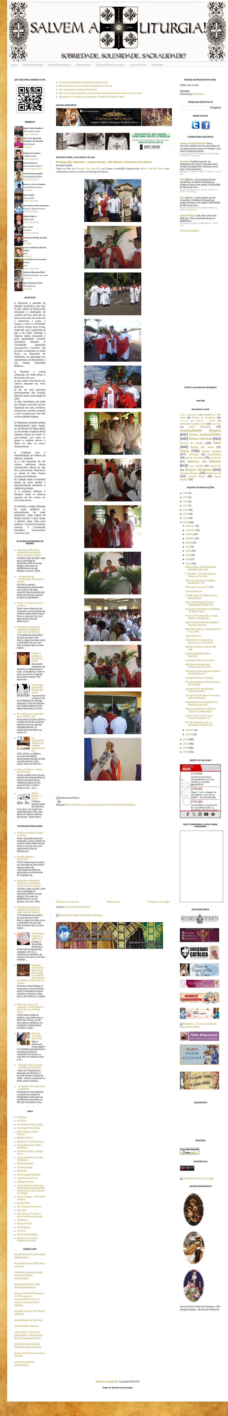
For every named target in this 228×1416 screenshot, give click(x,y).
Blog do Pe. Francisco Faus (30, 1141)
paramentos (214, 454)
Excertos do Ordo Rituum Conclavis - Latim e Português (203, 696)
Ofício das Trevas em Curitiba (199, 587)
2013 (186, 522)
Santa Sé (21, 1231)
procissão (93, 805)
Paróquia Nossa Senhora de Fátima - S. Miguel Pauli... (202, 610)
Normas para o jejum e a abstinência (38, 936)
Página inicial (113, 902)
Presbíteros (22, 1220)
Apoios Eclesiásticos (59, 64)
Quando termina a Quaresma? (25, 858)
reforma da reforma (108, 805)
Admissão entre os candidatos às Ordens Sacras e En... (201, 703)
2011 (186, 744)
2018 (186, 501)
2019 (186, 497)
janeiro (189, 734)
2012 (186, 739)
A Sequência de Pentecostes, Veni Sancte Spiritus (30, 579)
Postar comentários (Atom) (77, 907)
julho (188, 547)
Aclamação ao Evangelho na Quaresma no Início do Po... (200, 641)
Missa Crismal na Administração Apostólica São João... (200, 568)
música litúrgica (211, 451)
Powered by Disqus (189, 231)
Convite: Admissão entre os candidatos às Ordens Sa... (199, 723)
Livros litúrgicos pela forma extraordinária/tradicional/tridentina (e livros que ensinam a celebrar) (31, 1189)
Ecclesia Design (25, 1167)
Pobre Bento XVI (193, 636)
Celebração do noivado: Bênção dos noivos (37, 689)
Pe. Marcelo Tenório (154, 168)
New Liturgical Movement (29, 1206)
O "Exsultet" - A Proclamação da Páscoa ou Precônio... (200, 575)
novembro (191, 530)
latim (217, 443)
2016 (186, 510)
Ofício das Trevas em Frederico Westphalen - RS (200, 581)
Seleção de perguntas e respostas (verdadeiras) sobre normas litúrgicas (28, 629)
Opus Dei (21, 1210)
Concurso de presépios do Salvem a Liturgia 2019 (83, 82)
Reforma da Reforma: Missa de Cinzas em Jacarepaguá (200, 710)
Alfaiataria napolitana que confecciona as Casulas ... (199, 665)
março (189, 563)
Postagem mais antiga (158, 902)
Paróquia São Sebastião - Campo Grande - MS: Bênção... (201, 617)
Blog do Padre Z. (25, 1138)
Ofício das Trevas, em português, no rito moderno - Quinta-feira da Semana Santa (30, 1008)
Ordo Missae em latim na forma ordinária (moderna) (29, 1215)
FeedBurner (198, 94)
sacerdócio (215, 466)
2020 (186, 493)
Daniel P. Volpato (188, 215)
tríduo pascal (213, 473)
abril (188, 559)
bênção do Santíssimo (203, 417)
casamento (184, 421)
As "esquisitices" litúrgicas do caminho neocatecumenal (38, 744)
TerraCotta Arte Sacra (27, 1234)
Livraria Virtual (138, 64)
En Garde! (22, 1171)
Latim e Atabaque (193, 591)
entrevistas (216, 424)
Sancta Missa (23, 1227)
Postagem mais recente (67, 902)
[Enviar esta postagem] (58, 801)
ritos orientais (197, 466)
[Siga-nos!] (196, 129)
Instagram (33, 169)
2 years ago (191, 192)
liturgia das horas (202, 447)
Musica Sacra (23, 1203)
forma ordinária (73, 805)
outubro (190, 534)
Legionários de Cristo (27, 1178)
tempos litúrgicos (127, 805)
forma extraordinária (205, 434)
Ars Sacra (21, 1120)
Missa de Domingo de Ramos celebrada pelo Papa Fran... (200, 603)
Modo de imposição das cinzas (37, 1036)
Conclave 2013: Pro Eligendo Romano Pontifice (199, 690)
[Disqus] (112, 852)
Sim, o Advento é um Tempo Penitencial (78, 89)
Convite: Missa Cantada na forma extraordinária (201, 596)
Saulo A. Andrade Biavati (192, 143)
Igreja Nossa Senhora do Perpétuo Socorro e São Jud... (202, 623)
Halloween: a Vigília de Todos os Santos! (197, 171)
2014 (186, 518)
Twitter (31, 134)
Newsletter (157, 64)
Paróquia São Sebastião (88, 168)
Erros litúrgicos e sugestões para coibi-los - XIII (30, 715)
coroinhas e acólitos (205, 421)
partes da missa (194, 457)
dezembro (191, 526)
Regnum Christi (24, 1223)
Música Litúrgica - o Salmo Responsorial (30, 770)
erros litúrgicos (200, 426)
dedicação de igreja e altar (193, 424)
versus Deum (196, 476)
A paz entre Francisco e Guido (199, 660)
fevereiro (190, 730)
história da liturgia (191, 443)
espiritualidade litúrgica (200, 430)
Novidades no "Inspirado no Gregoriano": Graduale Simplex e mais (91, 97)
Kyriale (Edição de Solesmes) (28, 1320)
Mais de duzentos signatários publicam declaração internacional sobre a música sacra (100, 93)
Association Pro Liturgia (28, 1128)
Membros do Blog (33, 64)
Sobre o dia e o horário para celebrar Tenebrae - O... (199, 716)
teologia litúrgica (189, 473)
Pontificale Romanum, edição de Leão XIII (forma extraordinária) (28, 1275)
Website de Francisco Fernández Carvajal (27, 1239)
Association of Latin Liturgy (30, 1124)
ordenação (193, 454)
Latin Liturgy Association (28, 1174)
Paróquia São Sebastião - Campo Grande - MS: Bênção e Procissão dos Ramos (104, 162)
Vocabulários (83, 64)
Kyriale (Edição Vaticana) (26, 1326)
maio (188, 555)
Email (25, 134)
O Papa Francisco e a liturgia (199, 678)
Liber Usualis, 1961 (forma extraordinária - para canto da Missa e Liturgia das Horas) (28, 1335)
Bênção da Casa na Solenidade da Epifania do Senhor (85, 86)
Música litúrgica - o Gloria (37, 796)
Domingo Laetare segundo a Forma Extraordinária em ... (202, 672)
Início (14, 64)
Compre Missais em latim (110, 64)
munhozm (185, 161)
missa (85, 805)
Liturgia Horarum (25, 1182)
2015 (186, 514)
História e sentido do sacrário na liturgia (37, 657)
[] (105, 1381)
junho (189, 551)
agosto (189, 542)
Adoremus (22, 1117)
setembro (190, 538)
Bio (37, 134)
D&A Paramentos (25, 1163)
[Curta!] (205, 129)
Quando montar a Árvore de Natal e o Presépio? (31, 1066)
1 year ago (195, 155)
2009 (186, 752)
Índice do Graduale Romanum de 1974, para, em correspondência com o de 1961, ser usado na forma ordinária (28, 1299)
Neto (182, 179)
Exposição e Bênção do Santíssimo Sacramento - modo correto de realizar (29, 553)
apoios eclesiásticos (189, 415)
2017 (186, 505)
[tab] (190, 768)
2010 (186, 748)
